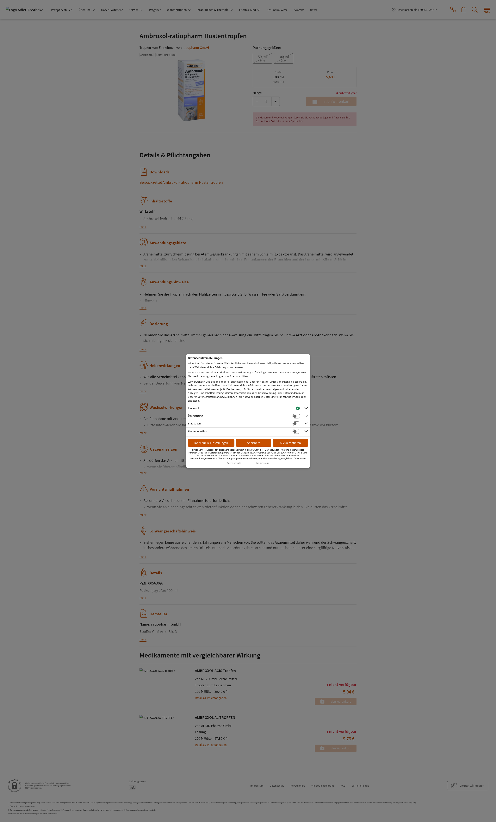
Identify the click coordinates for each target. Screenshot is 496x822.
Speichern (253, 443)
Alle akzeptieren (290, 443)
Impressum (263, 463)
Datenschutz (233, 463)
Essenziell (194, 408)
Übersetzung (195, 415)
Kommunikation (197, 431)
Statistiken (194, 423)
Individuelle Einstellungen (211, 443)
